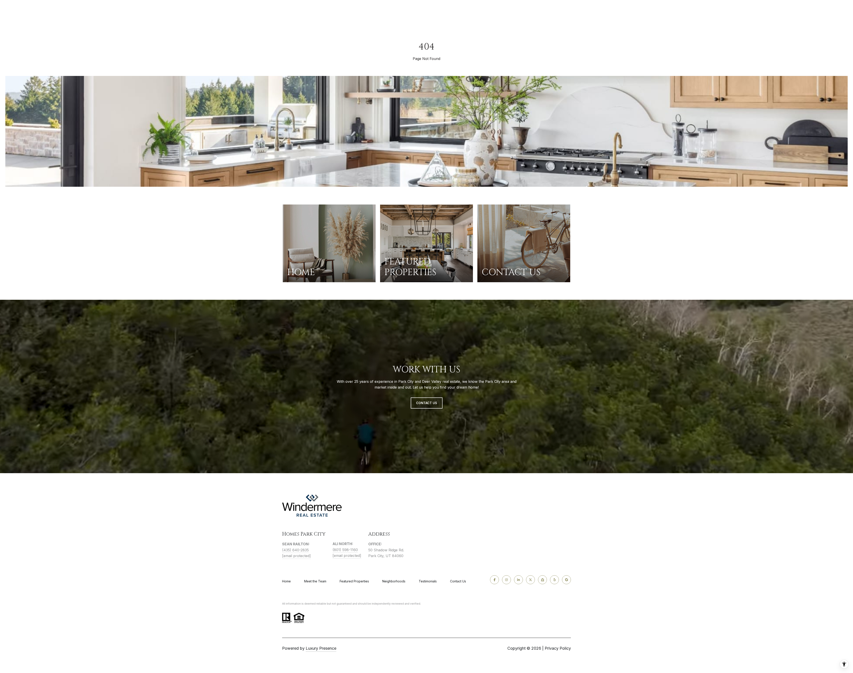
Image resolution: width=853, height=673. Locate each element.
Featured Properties (354, 581)
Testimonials (428, 581)
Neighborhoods (393, 581)
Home (286, 581)
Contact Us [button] (426, 403)
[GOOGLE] (566, 579)
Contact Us (458, 581)
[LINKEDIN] (518, 579)
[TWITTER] (530, 579)
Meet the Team (315, 581)
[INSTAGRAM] (506, 579)
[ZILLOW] (542, 579)
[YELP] (554, 579)
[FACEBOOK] (494, 579)
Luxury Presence (321, 648)
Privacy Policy (558, 648)
